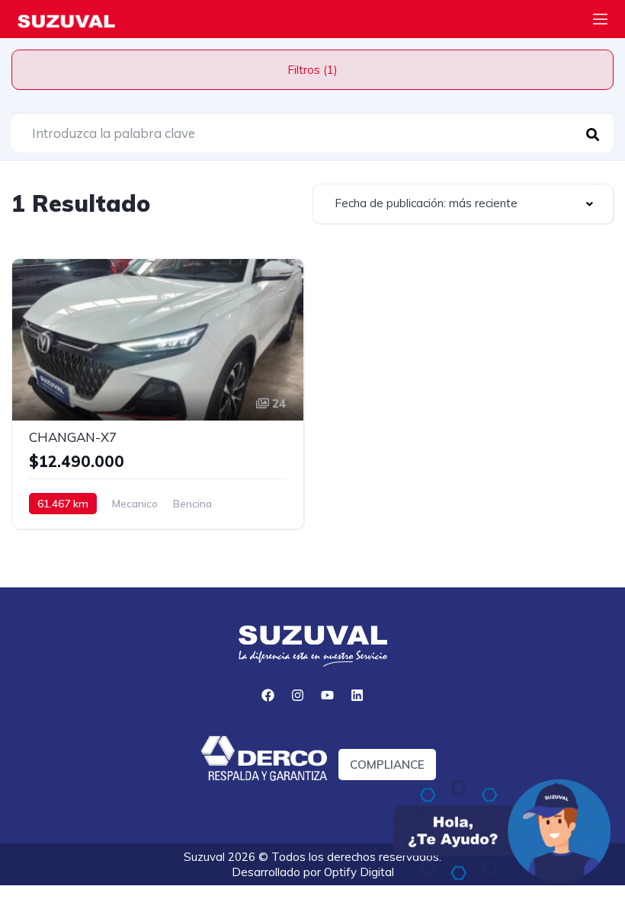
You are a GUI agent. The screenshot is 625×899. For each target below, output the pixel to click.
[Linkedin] (357, 695)
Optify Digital (359, 872)
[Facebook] (268, 695)
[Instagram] (298, 695)
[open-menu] (600, 21)
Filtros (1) (312, 69)
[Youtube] (328, 695)
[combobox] (463, 204)
